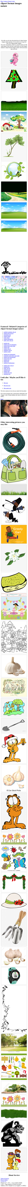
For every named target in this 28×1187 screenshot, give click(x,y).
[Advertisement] (14, 23)
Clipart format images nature (7, 65)
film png (6, 383)
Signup (9, 1)
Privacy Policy (4, 1180)
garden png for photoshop (10, 344)
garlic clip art (7, 368)
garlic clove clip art (8, 340)
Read (2, 399)
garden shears (7, 336)
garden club (6, 371)
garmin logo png (8, 372)
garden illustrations (8, 339)
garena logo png (8, 358)
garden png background (9, 357)
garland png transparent (9, 354)
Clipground (8, 1182)
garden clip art (7, 349)
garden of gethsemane (9, 363)
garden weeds (7, 351)
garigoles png (7, 374)
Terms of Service (5, 1178)
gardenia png (7, 370)
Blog (2, 1)
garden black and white (9, 346)
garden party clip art (9, 365)
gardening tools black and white (11, 356)
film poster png (7, 388)
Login (13, 1)
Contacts (5, 1)
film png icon (7, 385)
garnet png (6, 361)
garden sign (6, 347)
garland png (7, 367)
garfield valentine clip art (10, 332)
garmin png (6, 343)
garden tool (6, 360)
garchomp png (7, 335)
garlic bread (6, 337)
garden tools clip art (8, 333)
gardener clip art (8, 350)
